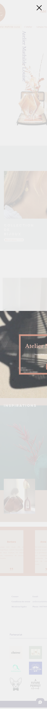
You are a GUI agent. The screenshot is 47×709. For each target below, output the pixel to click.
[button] (39, 7)
